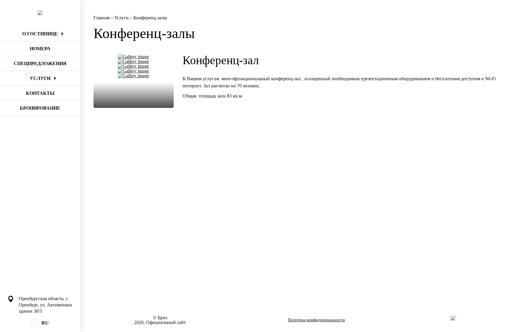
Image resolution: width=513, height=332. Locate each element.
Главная (102, 17)
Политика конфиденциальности (316, 320)
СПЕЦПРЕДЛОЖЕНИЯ (40, 63)
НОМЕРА (40, 48)
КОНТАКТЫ (40, 93)
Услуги (122, 17)
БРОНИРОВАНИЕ (40, 108)
